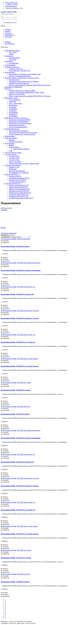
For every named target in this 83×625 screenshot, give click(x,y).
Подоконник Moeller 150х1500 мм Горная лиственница (20, 438)
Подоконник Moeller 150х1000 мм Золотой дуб (17, 294)
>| (5, 618)
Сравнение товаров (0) (8, 233)
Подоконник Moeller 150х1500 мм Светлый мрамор (19, 534)
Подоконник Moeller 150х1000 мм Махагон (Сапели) (20, 318)
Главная (7, 42)
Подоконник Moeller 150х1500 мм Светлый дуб (18, 510)
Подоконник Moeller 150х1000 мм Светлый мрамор (19, 366)
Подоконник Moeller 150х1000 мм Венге (15, 246)
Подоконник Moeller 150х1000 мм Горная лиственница (20, 270)
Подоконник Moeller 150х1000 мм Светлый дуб (18, 342)
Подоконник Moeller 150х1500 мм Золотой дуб (17, 462)
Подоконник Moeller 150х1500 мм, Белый (16, 558)
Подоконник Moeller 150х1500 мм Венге (15, 414)
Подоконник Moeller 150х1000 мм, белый (15, 390)
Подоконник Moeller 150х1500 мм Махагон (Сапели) (20, 486)
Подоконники (9, 43)
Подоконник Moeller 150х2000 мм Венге (15, 582)
